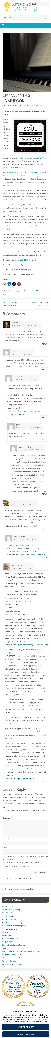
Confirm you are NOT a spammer (17, 878)
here (4, 807)
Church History (35, 106)
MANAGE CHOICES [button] (25, 1027)
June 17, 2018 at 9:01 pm (22, 354)
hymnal (14, 291)
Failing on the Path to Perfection (39, 304)
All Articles (23, 106)
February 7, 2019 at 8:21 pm (30, 450)
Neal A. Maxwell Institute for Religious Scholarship (22, 951)
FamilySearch (7, 935)
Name (6, 839)
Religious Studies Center (12, 955)
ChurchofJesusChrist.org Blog (14, 926)
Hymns (26, 291)
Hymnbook (20, 291)
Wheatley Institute (9, 961)
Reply (44, 344)
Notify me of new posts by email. (19, 866)
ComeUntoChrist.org (10, 929)
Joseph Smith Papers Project (13, 945)
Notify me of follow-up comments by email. (23, 863)
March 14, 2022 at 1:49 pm (25, 539)
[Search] (45, 18)
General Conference (10, 938)
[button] (46, 1009)
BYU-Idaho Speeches (10, 913)
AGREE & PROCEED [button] (25, 1034)
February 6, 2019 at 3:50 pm (25, 380)
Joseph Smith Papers (35, 291)
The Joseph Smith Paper (16, 265)
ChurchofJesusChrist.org (12, 922)
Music (43, 291)
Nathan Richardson (19, 501)
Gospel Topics (7, 942)
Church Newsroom (9, 919)
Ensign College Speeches (12, 964)
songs (4, 294)
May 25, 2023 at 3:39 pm (21, 568)
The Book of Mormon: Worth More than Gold (12, 304)
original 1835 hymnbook (27, 260)
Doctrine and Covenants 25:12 (31, 158)
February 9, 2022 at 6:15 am (23, 504)
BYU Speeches (8, 906)
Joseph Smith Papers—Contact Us (32, 555)
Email (6, 847)
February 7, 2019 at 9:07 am (28, 428)
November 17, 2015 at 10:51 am (25, 325)
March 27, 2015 (10, 106)
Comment (7, 818)
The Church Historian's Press (13, 958)
